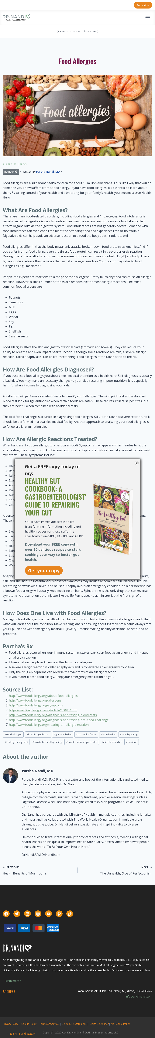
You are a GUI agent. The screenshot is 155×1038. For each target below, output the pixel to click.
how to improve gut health (81, 742)
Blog (23, 164)
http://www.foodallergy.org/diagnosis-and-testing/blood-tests (53, 715)
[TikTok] (69, 913)
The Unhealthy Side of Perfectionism (126, 870)
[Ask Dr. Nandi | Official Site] (16, 17)
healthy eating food (16, 742)
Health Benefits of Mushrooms (25, 870)
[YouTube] (48, 913)
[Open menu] (147, 17)
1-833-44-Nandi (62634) (21, 1033)
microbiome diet (112, 742)
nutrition (9, 171)
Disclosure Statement (74, 1024)
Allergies (10, 164)
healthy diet (108, 734)
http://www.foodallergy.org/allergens (35, 700)
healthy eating (128, 734)
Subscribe (143, 5)
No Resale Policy (120, 1024)
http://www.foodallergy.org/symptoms (36, 705)
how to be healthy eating (47, 742)
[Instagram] (38, 913)
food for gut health (37, 734)
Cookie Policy (28, 1024)
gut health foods (86, 734)
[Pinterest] (59, 913)
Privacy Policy (10, 1024)
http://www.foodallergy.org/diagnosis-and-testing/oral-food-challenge (59, 720)
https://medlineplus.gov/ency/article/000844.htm (43, 710)
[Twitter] (16, 913)
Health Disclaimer (99, 1024)
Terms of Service (49, 1024)
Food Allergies (13, 734)
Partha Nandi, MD (48, 171)
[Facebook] (6, 913)
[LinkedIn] (27, 913)
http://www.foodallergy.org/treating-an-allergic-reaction (49, 725)
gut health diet (63, 734)
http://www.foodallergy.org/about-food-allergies (43, 696)
